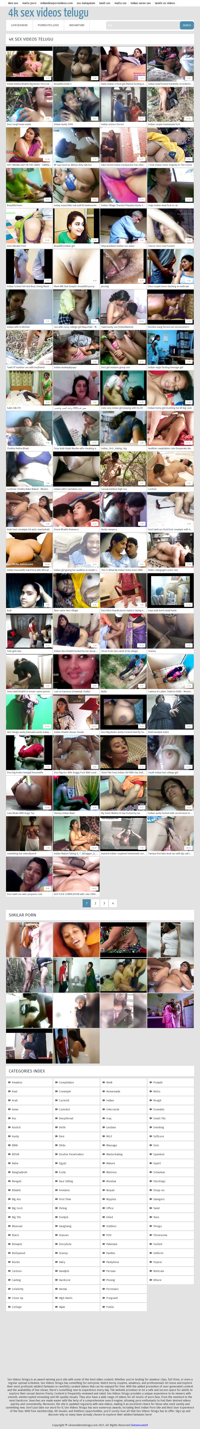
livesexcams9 (139, 1425)
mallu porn (29, 3)
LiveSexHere (19, 25)
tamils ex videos (165, 3)
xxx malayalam (86, 3)
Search (187, 25)
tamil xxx (104, 3)
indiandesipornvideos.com (56, 3)
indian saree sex (141, 3)
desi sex (13, 3)
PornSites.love (48, 25)
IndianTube (77, 25)
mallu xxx (120, 3)
